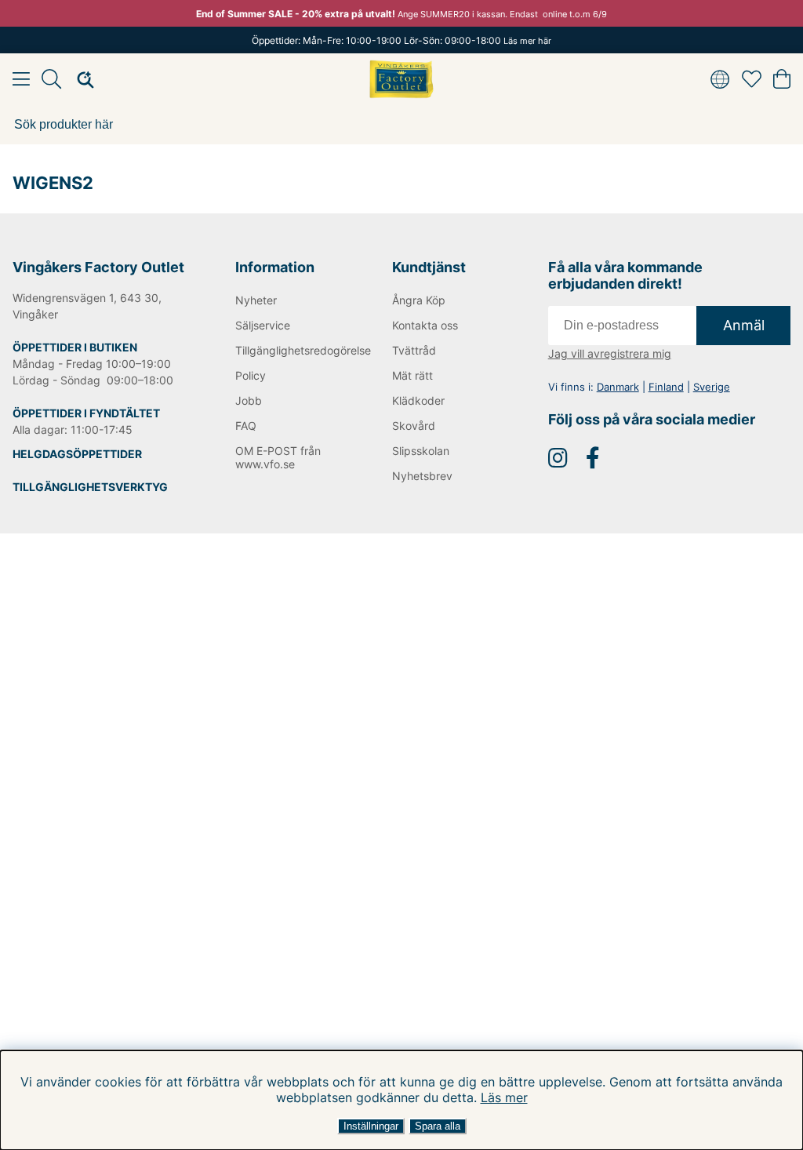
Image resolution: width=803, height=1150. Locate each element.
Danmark (618, 386)
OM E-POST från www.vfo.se (278, 457)
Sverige (711, 386)
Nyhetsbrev (422, 475)
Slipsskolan (420, 450)
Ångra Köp (418, 300)
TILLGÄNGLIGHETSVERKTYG (90, 486)
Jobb (248, 400)
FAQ (245, 425)
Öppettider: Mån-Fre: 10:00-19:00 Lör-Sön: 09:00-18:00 (401, 40)
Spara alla (437, 1126)
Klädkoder (418, 400)
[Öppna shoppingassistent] (80, 79)
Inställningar (370, 1126)
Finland (666, 386)
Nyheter (256, 300)
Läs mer (504, 1097)
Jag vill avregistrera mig (609, 353)
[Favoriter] (751, 79)
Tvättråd (414, 350)
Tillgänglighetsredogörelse (289, 350)
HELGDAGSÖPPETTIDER (77, 453)
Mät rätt (412, 375)
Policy (250, 375)
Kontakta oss (425, 325)
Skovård (413, 425)
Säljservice (262, 325)
